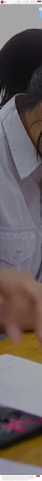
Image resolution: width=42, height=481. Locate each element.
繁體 (18, 1)
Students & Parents (33, 1)
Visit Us (39, 1)
